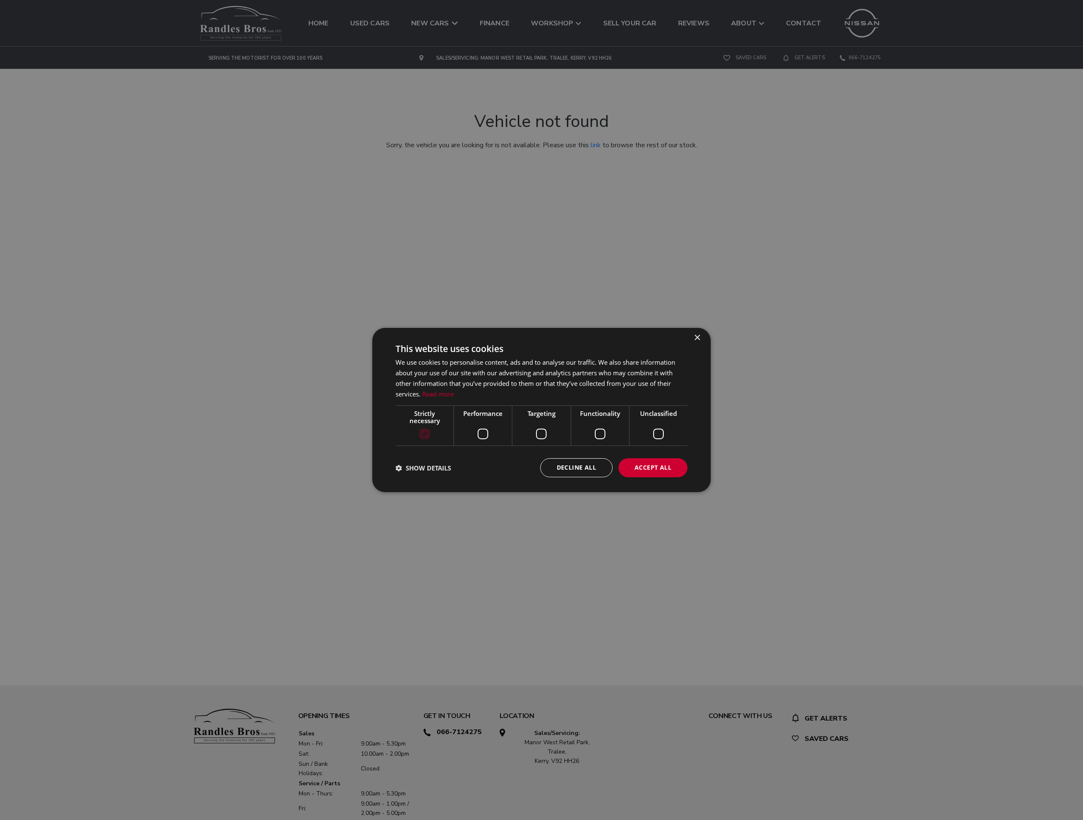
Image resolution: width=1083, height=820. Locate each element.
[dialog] (541, 410)
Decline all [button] (576, 467)
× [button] (697, 338)
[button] (423, 468)
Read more (438, 394)
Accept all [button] (653, 467)
